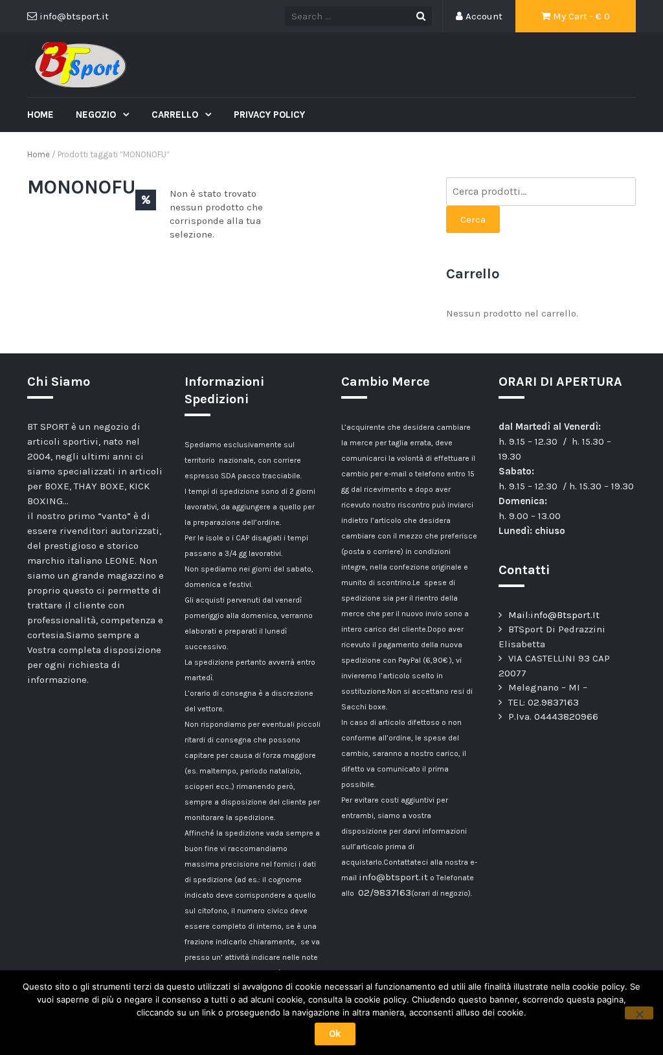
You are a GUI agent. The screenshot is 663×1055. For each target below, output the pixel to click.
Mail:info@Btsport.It (554, 615)
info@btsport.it (393, 877)
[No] (639, 1012)
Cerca (473, 219)
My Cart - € (580, 16)
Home (40, 114)
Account (482, 16)
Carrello (176, 114)
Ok (335, 1033)
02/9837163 (384, 892)
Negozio (97, 114)
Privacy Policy (269, 114)
